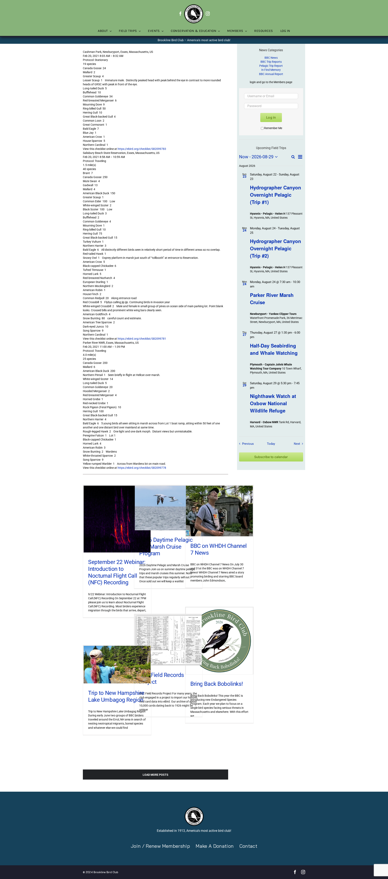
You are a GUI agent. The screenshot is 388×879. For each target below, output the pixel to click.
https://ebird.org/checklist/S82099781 (142, 338)
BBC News (271, 57)
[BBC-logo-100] (193, 5)
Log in (271, 117)
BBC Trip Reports (271, 61)
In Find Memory (271, 69)
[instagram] (208, 14)
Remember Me (273, 128)
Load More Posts (155, 774)
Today (271, 444)
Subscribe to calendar (271, 457)
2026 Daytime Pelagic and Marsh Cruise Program (166, 547)
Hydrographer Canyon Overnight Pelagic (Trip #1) (275, 194)
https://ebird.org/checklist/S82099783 (142, 148)
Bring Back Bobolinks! (216, 684)
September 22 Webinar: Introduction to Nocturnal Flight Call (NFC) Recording (116, 572)
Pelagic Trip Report (271, 65)
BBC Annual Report (271, 74)
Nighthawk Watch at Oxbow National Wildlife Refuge (273, 403)
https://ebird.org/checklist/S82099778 (142, 467)
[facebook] (180, 14)
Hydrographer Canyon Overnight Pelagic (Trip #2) (275, 248)
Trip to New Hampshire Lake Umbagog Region (116, 696)
